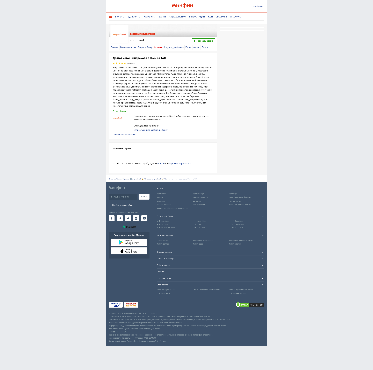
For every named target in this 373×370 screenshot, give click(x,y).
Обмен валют (162, 240)
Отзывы (158, 47)
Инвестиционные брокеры (240, 197)
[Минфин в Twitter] (128, 218)
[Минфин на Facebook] (112, 218)
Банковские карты (200, 197)
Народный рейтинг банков (240, 205)
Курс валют (161, 194)
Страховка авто (163, 293)
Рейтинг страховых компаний (241, 290)
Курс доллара (198, 194)
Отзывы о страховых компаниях (206, 290)
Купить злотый (235, 244)
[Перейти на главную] (186, 6)
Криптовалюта (217, 16)
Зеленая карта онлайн (166, 290)
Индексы (235, 16)
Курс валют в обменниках (203, 240)
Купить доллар (163, 244)
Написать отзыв (204, 41)
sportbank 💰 (138, 179)
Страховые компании (238, 293)
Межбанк (160, 201)
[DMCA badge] (249, 305)
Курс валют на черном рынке (241, 240)
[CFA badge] (146, 305)
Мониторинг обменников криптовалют (173, 208)
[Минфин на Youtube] (144, 218)
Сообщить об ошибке (122, 205)
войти (160, 163)
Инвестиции (197, 16)
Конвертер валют (164, 205)
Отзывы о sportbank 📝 (154, 179)
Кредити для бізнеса (174, 47)
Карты (188, 47)
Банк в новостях (128, 47)
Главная (114, 47)
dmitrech (130, 63)
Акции (196, 47)
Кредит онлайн (199, 205)
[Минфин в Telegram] (120, 218)
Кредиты (149, 16)
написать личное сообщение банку (151, 130)
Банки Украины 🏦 (124, 179)
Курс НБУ (160, 197)
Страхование (177, 16)
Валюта (119, 16)
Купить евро (198, 244)
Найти (144, 196)
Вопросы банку (145, 47)
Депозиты (134, 16)
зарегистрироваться (180, 163)
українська (257, 6)
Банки (162, 16)
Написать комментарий (124, 134)
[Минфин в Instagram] (136, 218)
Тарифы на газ (235, 201)
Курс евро (233, 194)
